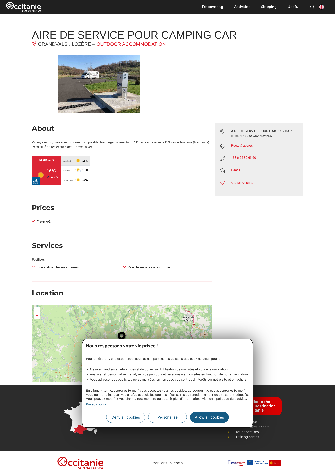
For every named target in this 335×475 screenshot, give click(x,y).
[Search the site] (312, 7)
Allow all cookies (209, 417)
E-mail (235, 170)
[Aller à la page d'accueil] (23, 7)
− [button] (37, 315)
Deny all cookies (125, 417)
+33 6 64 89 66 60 (243, 157)
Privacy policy (96, 404)
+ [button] (37, 309)
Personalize (167, 417)
